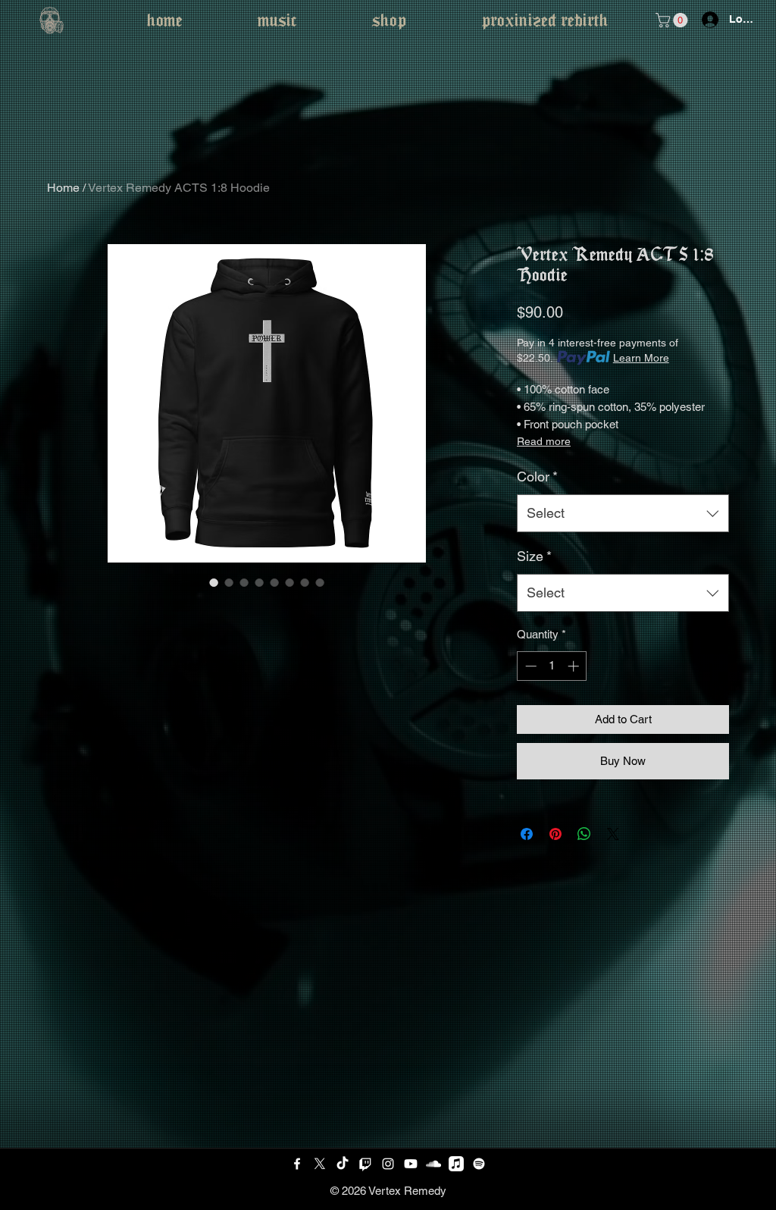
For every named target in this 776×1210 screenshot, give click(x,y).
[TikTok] (342, 1163)
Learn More (641, 358)
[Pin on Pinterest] (555, 834)
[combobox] (623, 513)
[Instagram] (388, 1163)
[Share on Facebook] (527, 834)
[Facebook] (297, 1163)
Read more (544, 441)
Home (63, 187)
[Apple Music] (456, 1163)
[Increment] (575, 666)
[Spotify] (479, 1163)
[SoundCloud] (433, 1163)
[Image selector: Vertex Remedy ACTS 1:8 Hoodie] (213, 582)
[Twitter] (319, 1163)
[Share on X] (613, 834)
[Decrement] (529, 666)
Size (534, 556)
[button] (673, 20)
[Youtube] (410, 1163)
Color (537, 476)
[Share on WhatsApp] (584, 834)
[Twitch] (365, 1163)
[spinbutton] (552, 666)
